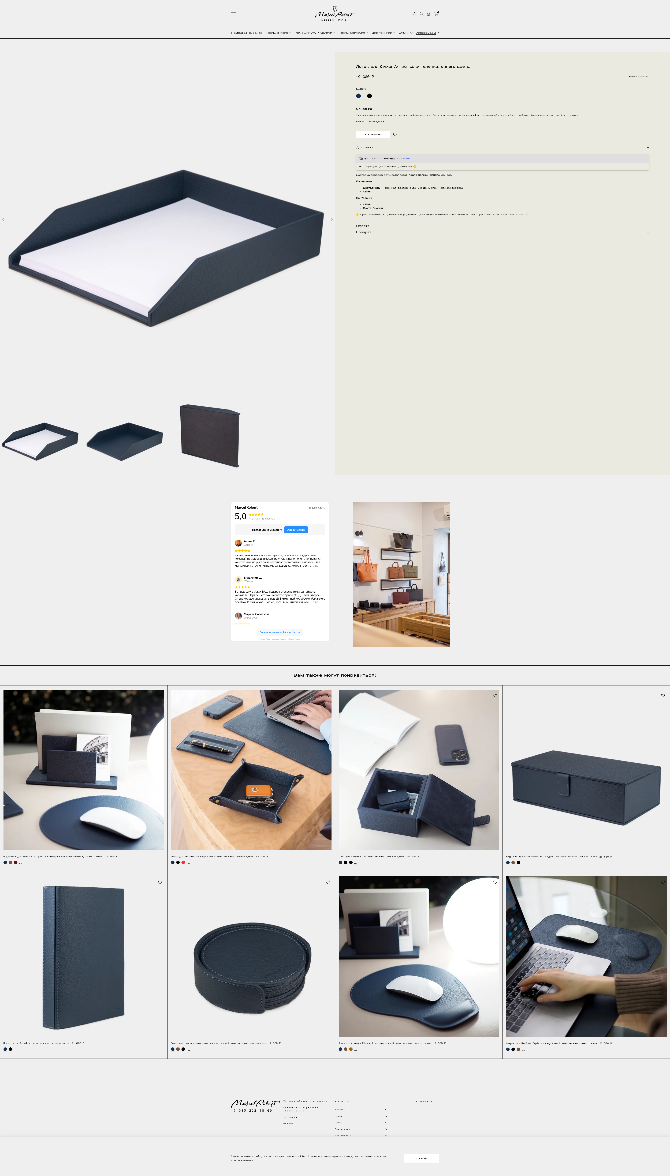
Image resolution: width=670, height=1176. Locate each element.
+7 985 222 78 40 (252, 1110)
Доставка (290, 1117)
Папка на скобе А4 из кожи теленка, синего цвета (36, 1043)
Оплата (289, 1124)
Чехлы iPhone (277, 32)
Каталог (342, 1101)
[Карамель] (351, 1049)
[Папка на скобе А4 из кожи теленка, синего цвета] (83, 956)
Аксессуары (426, 32)
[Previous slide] (3, 219)
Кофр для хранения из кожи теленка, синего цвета (371, 856)
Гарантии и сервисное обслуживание (301, 1109)
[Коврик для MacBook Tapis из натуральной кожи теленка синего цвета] (586, 956)
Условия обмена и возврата (305, 1101)
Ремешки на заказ (246, 32)
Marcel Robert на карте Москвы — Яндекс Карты (280, 639)
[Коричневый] (10, 862)
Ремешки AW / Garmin (313, 32)
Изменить (403, 158)
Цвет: (361, 89)
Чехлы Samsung (352, 32)
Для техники (382, 32)
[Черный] (369, 96)
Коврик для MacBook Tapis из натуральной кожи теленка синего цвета (551, 1043)
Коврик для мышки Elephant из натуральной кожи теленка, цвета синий (385, 1043)
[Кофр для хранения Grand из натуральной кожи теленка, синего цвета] (586, 770)
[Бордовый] (15, 862)
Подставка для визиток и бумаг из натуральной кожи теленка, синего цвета (53, 856)
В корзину (373, 134)
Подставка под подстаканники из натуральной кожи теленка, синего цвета (219, 1043)
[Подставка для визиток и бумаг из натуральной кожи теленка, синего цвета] (83, 770)
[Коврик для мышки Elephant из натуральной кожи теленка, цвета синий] (419, 956)
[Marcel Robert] (335, 13)
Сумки (404, 32)
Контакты (425, 1101)
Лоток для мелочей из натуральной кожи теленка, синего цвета (212, 856)
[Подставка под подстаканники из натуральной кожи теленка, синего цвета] (251, 956)
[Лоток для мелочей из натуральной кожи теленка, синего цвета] (251, 770)
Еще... (21, 864)
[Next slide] (331, 219)
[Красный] (183, 862)
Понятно (421, 1158)
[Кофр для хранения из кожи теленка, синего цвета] (419, 770)
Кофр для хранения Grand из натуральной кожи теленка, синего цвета (551, 856)
